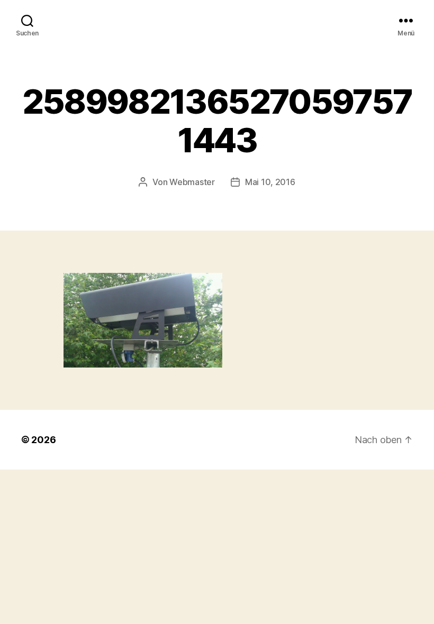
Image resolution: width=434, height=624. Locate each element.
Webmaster (192, 182)
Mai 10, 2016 (270, 182)
